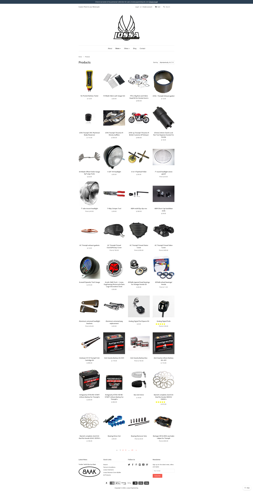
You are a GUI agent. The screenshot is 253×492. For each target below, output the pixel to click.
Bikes (126, 48)
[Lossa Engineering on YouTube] (143, 465)
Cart (159, 7)
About (110, 48)
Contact (142, 48)
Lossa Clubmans (108, 470)
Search (105, 464)
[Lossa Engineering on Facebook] (133, 465)
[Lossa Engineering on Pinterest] (136, 465)
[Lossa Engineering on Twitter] (129, 465)
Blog (134, 48)
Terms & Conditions (109, 467)
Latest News (83, 460)
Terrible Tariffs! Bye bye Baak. (87, 464)
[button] (161, 324)
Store (117, 48)
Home (80, 57)
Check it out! (153, 2)
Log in (137, 7)
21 (132, 450)
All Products (107, 475)
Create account (147, 7)
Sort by (155, 62)
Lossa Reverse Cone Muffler (112, 472)
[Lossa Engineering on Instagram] (140, 465)
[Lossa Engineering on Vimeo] (147, 465)
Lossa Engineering (132, 488)
